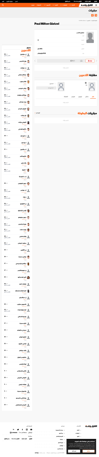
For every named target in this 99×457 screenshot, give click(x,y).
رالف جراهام (22, 350)
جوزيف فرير (22, 284)
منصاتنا (61, 439)
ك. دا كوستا (22, 176)
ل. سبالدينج (22, 297)
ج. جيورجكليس (22, 270)
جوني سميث (22, 257)
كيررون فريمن (22, 109)
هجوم (73, 96)
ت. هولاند (23, 68)
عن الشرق (61, 433)
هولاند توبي (22, 384)
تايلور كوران (22, 337)
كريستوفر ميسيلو (20, 291)
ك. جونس (23, 190)
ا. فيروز (24, 170)
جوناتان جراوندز (21, 95)
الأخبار (73, 5)
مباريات (92, 11)
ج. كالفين (23, 250)
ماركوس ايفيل (21, 357)
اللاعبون (48, 5)
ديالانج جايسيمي (21, 263)
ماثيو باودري (22, 129)
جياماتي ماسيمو (21, 398)
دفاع (86, 96)
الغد (3, 1)
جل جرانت (23, 115)
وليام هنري (22, 236)
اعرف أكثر (74, 451)
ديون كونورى (22, 183)
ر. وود (24, 197)
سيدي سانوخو (21, 330)
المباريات (39, 5)
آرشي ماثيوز (22, 344)
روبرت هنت (23, 229)
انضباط (66, 96)
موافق (88, 451)
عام (93, 96)
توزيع (80, 96)
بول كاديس (22, 61)
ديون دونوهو (22, 217)
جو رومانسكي (22, 316)
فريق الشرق (60, 442)
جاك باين (23, 163)
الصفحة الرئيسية (94, 20)
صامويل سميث (21, 391)
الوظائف (61, 446)
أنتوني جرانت (22, 122)
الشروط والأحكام (59, 436)
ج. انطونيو (23, 204)
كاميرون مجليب (21, 304)
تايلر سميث (22, 323)
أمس (16, 1)
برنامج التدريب (60, 449)
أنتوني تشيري (21, 378)
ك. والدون (23, 149)
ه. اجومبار (23, 136)
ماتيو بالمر (23, 156)
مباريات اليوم (9, 1)
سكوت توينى (22, 243)
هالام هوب (23, 81)
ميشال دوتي (22, 75)
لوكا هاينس (22, 364)
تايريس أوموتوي (21, 405)
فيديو (33, 5)
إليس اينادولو (22, 210)
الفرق (56, 5)
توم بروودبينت (21, 310)
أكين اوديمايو (22, 277)
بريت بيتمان (22, 102)
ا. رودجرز (24, 142)
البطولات (65, 5)
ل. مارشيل (23, 54)
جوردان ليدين (22, 224)
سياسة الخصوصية (59, 430)
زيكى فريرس (22, 88)
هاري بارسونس (21, 371)
